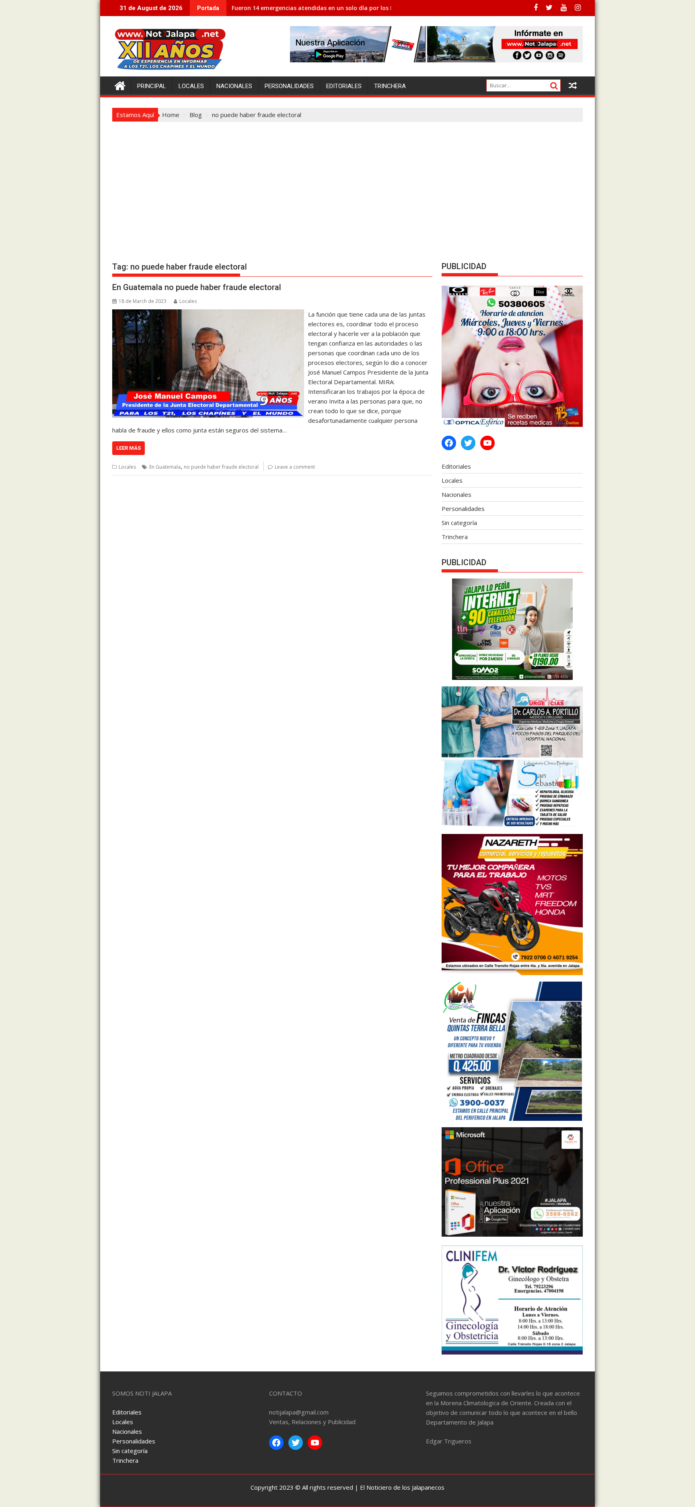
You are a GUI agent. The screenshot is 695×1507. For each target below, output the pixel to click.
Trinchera (390, 86)
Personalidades (289, 86)
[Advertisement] (347, 182)
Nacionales (234, 86)
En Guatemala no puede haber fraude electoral (196, 287)
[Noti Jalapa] (120, 84)
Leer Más (128, 448)
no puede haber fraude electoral (221, 466)
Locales (191, 86)
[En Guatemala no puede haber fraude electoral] (208, 314)
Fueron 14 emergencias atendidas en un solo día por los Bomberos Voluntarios (342, 8)
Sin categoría (459, 523)
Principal (151, 86)
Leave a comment (295, 466)
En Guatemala (165, 466)
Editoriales (344, 86)
